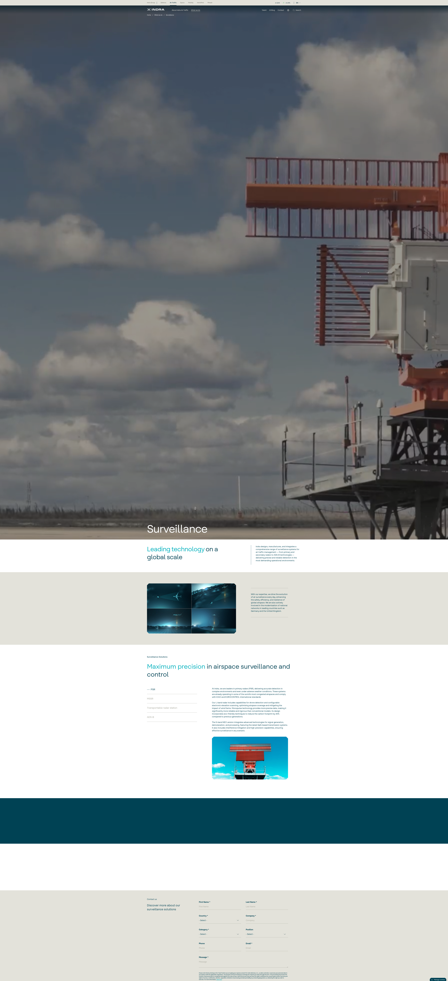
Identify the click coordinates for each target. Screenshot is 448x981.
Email (248, 943)
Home (149, 15)
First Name (204, 902)
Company (250, 916)
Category (203, 929)
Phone (202, 943)
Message (203, 957)
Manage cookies (439, 980)
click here (219, 979)
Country (202, 916)
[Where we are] (288, 10)
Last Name (251, 902)
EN (297, 3)
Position (249, 929)
